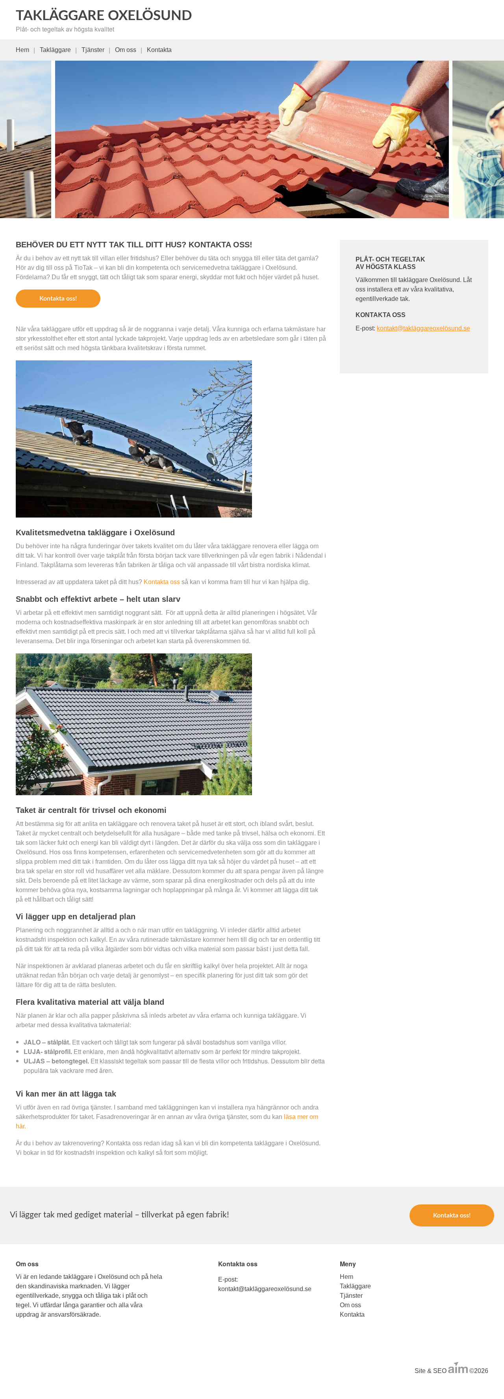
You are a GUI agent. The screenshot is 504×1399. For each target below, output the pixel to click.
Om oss (125, 49)
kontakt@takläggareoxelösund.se (423, 328)
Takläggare (55, 49)
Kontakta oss (163, 582)
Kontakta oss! (58, 298)
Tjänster (93, 49)
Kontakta (159, 49)
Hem (22, 49)
